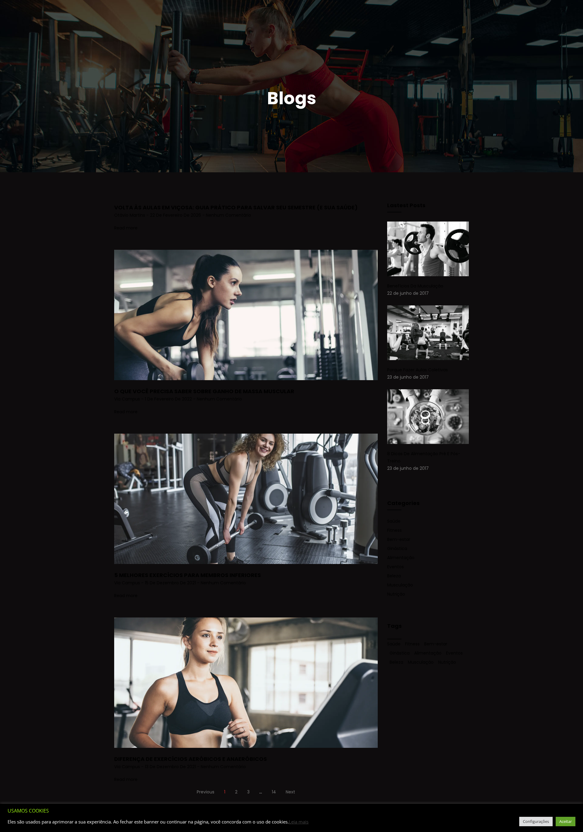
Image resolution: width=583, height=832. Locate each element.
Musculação (400, 585)
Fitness (394, 530)
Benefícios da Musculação (415, 286)
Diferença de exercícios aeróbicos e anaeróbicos (190, 759)
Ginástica (397, 548)
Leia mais (299, 821)
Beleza (394, 576)
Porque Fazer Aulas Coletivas (417, 370)
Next (290, 792)
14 (274, 792)
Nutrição (396, 594)
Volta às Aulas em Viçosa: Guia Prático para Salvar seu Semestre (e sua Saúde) (236, 207)
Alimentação (400, 558)
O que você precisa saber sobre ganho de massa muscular (204, 391)
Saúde (394, 521)
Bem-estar (398, 539)
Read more (126, 228)
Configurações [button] (536, 821)
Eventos (395, 567)
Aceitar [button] (565, 821)
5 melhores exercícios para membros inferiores (187, 575)
